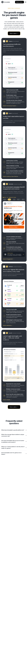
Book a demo (19, 2)
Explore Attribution (7, 325)
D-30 (5, 199)
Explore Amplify (6, 399)
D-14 (9, 199)
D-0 (14, 199)
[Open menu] (25, 2)
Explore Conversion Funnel (9, 105)
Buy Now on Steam (14, 227)
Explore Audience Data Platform (10, 176)
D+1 (18, 199)
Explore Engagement (8, 259)
